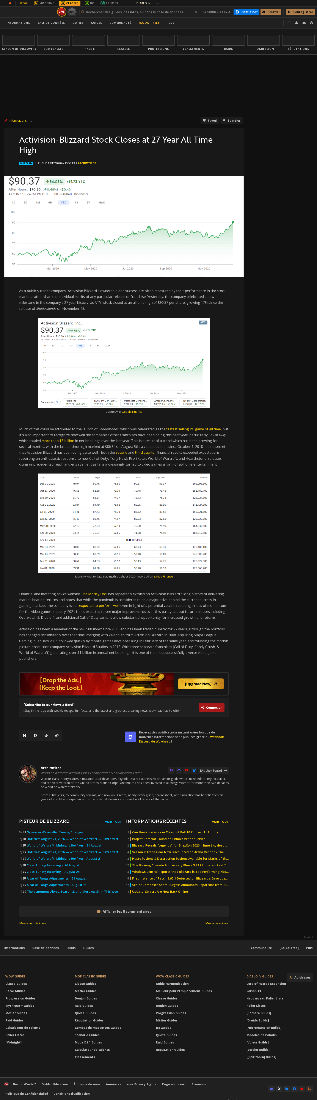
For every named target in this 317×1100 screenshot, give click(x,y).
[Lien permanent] (57, 735)
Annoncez (113, 1084)
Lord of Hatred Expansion (266, 984)
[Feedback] (304, 23)
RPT (72, 11)
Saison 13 (253, 991)
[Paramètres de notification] (296, 23)
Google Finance (132, 412)
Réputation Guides (89, 1020)
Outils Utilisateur (54, 1084)
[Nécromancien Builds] (263, 1028)
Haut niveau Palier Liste (265, 998)
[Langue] (311, 23)
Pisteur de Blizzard (44, 821)
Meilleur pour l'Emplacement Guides (184, 991)
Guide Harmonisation (172, 984)
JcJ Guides (163, 1028)
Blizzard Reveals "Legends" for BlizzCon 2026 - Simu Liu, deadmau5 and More (180, 845)
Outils (71, 948)
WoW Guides (15, 976)
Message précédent (33, 923)
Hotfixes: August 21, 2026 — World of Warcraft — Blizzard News (74, 839)
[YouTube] (186, 770)
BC (92, 3)
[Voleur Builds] (257, 1042)
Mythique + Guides (19, 1006)
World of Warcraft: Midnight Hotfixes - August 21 (64, 859)
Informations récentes (156, 821)
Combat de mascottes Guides (98, 1028)
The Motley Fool (94, 594)
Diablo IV (148, 3)
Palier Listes (15, 1035)
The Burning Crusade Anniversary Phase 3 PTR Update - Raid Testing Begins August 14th (180, 865)
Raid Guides (14, 1020)
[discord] (130, 737)
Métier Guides (16, 1013)
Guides (96, 23)
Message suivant (217, 923)
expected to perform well (99, 605)
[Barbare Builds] (258, 1013)
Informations (18, 23)
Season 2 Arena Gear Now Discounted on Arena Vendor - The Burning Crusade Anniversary (180, 852)
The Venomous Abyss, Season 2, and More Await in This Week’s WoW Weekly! (74, 892)
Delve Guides (15, 991)
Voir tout (113, 822)
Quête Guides (85, 1013)
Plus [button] (170, 23)
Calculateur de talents (22, 1028)
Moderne (46, 3)
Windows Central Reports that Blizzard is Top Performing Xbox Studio (180, 872)
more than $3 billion (58, 440)
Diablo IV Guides (259, 976)
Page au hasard (174, 1084)
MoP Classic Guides (91, 976)
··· (125, 3)
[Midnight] (13, 1042)
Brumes (112, 3)
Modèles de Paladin (261, 1035)
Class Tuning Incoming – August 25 (53, 872)
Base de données (51, 23)
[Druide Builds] (257, 1020)
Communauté (120, 23)
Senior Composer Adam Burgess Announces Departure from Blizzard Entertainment (180, 885)
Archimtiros (87, 163)
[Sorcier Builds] (258, 1050)
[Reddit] (46, 735)
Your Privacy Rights (142, 1084)
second (121, 452)
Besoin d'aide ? (24, 1084)
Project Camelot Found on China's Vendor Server (168, 839)
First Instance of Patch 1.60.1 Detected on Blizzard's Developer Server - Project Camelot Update (180, 878)
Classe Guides (16, 984)
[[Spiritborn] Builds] (261, 1057)
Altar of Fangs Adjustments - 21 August (57, 878)
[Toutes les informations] (9, 3)
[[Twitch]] (171, 770)
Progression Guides (20, 998)
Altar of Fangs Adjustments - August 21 (57, 885)
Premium (199, 1084)
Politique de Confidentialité (26, 1094)
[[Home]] (28, 11)
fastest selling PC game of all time (193, 429)
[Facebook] (35, 735)
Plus (309, 948)
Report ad (308, 937)
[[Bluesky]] (24, 735)
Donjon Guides (86, 998)
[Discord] (179, 770)
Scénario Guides (87, 1035)
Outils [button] (77, 23)
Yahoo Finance (163, 576)
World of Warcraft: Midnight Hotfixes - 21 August (64, 845)
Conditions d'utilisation (71, 1094)
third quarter (145, 452)
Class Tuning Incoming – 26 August (53, 865)
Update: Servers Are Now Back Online (160, 892)
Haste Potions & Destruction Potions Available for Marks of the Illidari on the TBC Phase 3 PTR (180, 859)
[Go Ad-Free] (149, 23)
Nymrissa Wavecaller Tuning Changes (55, 832)
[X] (279, 1089)
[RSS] (309, 1089)
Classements (85, 1057)
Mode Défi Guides (88, 1042)
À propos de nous (87, 1084)
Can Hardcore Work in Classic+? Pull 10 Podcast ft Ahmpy (175, 832)
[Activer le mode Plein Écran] (289, 23)
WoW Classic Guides (172, 976)
